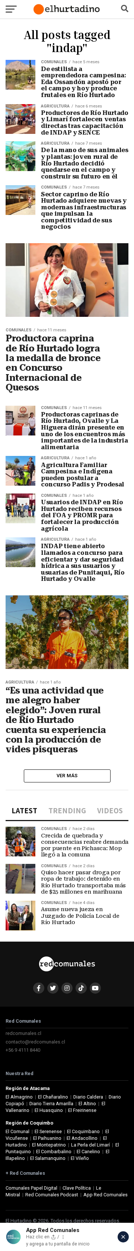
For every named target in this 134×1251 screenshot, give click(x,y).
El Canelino (88, 1151)
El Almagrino (19, 1097)
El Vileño (80, 1158)
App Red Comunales (105, 1194)
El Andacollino (82, 1138)
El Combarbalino (53, 1151)
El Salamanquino (48, 1158)
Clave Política (77, 1188)
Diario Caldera (88, 1097)
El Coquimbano (83, 1131)
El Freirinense (82, 1110)
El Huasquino (49, 1110)
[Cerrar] (123, 1236)
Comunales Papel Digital (31, 1188)
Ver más (67, 775)
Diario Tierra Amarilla (51, 1103)
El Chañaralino (53, 1097)
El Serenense (48, 1131)
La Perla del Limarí (90, 1145)
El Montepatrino (49, 1145)
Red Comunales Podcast (51, 1194)
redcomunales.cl (23, 1033)
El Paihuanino (47, 1138)
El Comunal (17, 1131)
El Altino (87, 1103)
